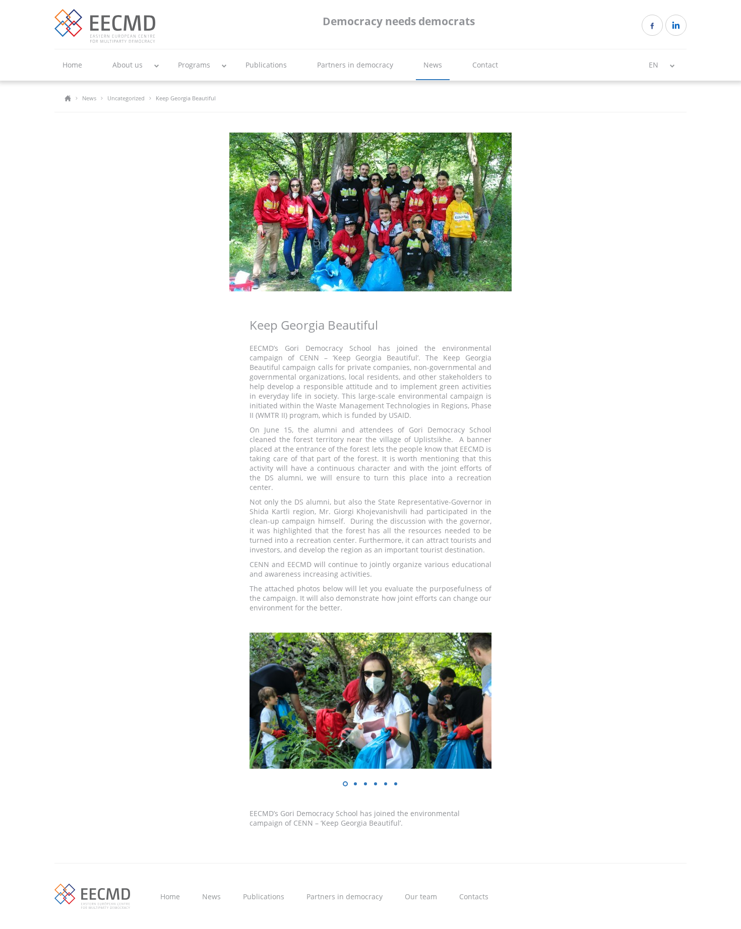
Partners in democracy (355, 65)
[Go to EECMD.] (68, 98)
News (432, 65)
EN (653, 65)
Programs (194, 65)
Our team (421, 896)
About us (127, 65)
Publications (266, 65)
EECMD (104, 26)
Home (72, 65)
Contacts (473, 896)
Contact (485, 65)
